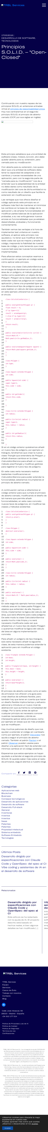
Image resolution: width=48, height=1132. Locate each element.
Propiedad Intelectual (12, 830)
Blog (4, 999)
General (5, 810)
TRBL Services (9, 982)
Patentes (6, 824)
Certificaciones (8, 1033)
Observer (13, 743)
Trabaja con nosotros (11, 993)
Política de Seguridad (10, 1028)
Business (6, 796)
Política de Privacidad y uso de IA (15, 1024)
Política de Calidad (9, 1026)
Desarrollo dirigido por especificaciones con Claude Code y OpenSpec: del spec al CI (23, 860)
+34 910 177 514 (9, 1016)
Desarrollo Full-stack (11, 807)
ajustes (35, 1124)
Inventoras (6, 813)
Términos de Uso (9, 1031)
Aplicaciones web (10, 791)
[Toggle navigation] (44, 5)
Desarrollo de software (12, 804)
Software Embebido (11, 835)
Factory (33, 740)
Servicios (6, 987)
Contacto (6, 996)
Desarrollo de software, (18, 38)
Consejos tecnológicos (13, 799)
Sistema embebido (11, 832)
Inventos (5, 816)
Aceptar (8, 1128)
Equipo (5, 985)
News (4, 821)
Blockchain (7, 793)
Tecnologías (10, 41)
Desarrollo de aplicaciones (14, 802)
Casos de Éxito (9, 990)
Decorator (35, 735)
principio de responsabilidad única (27, 109)
